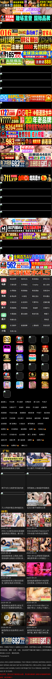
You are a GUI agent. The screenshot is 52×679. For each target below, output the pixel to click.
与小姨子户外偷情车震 (36, 468)
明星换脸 (24, 308)
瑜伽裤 (35, 308)
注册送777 (12, 407)
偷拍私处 (29, 418)
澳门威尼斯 (21, 440)
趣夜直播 (38, 418)
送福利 (21, 407)
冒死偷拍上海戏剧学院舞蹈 (38, 488)
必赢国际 (44, 407)
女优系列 (24, 302)
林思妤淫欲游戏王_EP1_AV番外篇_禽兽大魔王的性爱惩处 (38, 632)
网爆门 (46, 314)
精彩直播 (31, 413)
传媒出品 (13, 319)
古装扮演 (13, 302)
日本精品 (24, 285)
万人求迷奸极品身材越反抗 (13, 507)
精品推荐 (13, 279)
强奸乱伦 (24, 279)
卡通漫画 (13, 314)
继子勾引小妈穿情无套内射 (13, 488)
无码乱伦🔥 (42, 429)
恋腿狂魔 (46, 302)
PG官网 (11, 402)
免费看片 (42, 434)
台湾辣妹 (13, 290)
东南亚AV (46, 290)
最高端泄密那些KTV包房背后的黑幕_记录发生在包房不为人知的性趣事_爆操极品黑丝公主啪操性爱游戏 (38, 584)
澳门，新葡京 (32, 434)
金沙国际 (22, 434)
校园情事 (24, 325)
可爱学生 (35, 302)
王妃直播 (12, 418)
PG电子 (44, 402)
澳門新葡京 (31, 424)
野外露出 (46, 296)
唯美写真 (35, 314)
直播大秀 (12, 440)
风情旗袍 (13, 308)
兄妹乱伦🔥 (5, 445)
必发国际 (4, 424)
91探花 (24, 296)
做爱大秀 (4, 440)
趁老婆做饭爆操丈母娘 (11, 468)
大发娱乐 (22, 424)
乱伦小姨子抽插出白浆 (36, 507)
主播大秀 (4, 418)
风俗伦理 (46, 325)
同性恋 (46, 319)
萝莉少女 (46, 279)
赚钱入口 (24, 445)
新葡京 (28, 407)
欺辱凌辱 (13, 296)
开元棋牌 (20, 402)
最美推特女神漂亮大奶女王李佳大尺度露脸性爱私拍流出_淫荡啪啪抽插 (13, 607)
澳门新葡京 (13, 424)
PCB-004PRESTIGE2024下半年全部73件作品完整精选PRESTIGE (38, 533)
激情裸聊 (24, 429)
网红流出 (35, 296)
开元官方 (4, 434)
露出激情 (24, 314)
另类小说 (13, 331)
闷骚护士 (46, 308)
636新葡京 (14, 429)
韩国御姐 (24, 290)
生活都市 (13, 325)
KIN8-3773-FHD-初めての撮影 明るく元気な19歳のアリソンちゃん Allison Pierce (38, 607)
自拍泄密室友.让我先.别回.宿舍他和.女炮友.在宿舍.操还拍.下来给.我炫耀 (12, 558)
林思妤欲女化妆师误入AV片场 (13, 631)
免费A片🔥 (40, 440)
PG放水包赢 (13, 413)
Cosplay (35, 285)
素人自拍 (46, 285)
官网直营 (28, 402)
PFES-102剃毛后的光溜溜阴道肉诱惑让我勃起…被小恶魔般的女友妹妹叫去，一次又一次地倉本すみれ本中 (13, 534)
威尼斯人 (4, 402)
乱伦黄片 (21, 418)
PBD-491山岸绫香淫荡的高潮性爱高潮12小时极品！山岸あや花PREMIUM (38, 558)
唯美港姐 (35, 290)
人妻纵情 (35, 325)
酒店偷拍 (47, 413)
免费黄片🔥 (15, 445)
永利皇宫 (41, 424)
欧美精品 (35, 279)
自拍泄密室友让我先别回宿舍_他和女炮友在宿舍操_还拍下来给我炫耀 (13, 582)
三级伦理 (13, 285)
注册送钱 (4, 407)
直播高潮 (23, 413)
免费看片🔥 (5, 429)
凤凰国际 (4, 413)
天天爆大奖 (13, 434)
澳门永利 (37, 402)
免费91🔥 (31, 440)
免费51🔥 (32, 429)
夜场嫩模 (46, 418)
